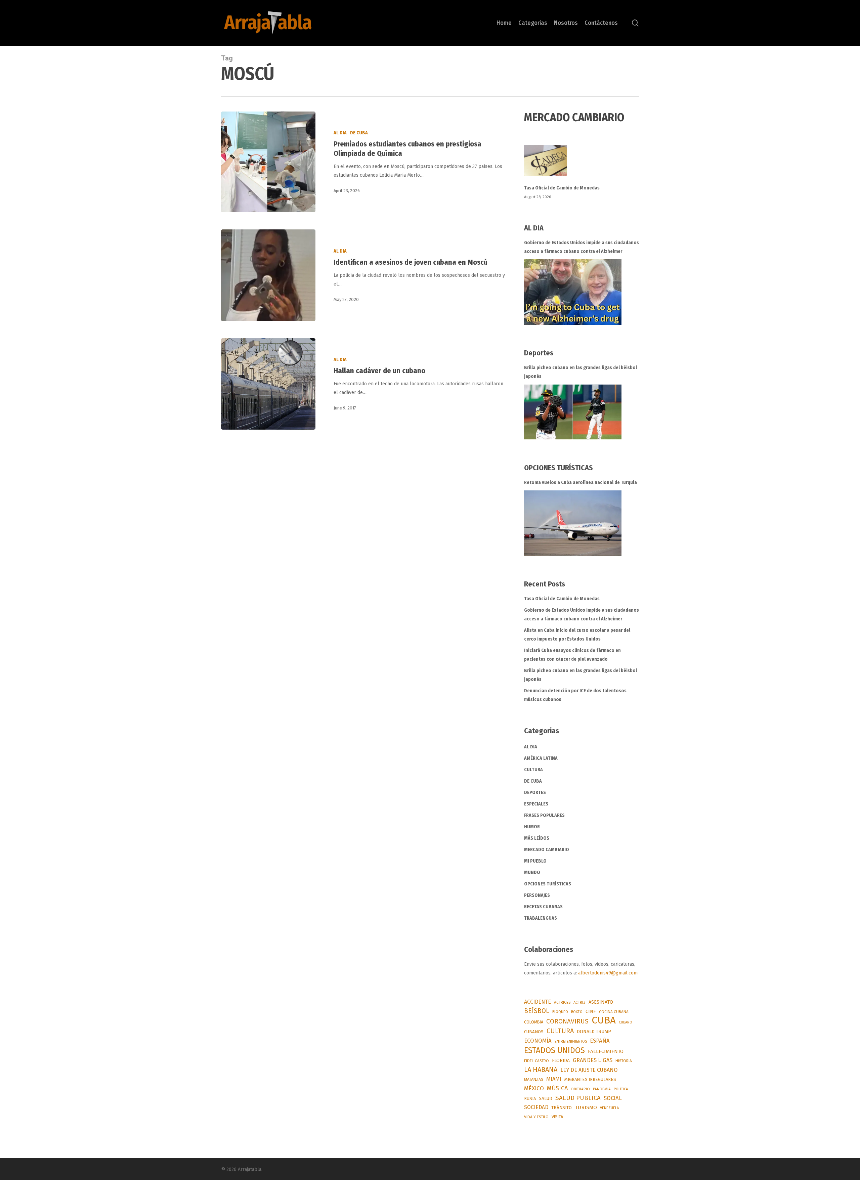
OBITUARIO (580, 1089)
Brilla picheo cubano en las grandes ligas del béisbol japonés (580, 372)
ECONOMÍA (538, 1040)
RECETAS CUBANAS (543, 907)
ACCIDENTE (537, 1002)
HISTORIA (623, 1060)
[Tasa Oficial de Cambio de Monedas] (581, 164)
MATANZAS (533, 1079)
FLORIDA (561, 1060)
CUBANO (625, 1022)
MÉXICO (534, 1088)
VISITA (557, 1116)
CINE (591, 1011)
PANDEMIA (602, 1089)
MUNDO (532, 872)
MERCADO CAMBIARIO (546, 850)
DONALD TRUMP (594, 1032)
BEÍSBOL (536, 1011)
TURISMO (586, 1107)
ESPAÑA (600, 1040)
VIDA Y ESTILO (536, 1117)
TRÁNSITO (561, 1107)
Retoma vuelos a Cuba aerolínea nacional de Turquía (580, 482)
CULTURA (533, 770)
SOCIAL (613, 1098)
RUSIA (530, 1098)
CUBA (604, 1020)
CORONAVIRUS (567, 1021)
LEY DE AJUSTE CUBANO (588, 1070)
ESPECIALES (536, 804)
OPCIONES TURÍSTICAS (547, 884)
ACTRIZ (579, 1002)
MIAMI (553, 1079)
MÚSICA (557, 1088)
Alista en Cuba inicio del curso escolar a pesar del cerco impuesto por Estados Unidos (577, 634)
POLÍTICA (621, 1089)
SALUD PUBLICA (578, 1098)
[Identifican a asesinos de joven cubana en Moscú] (268, 275)
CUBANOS (534, 1032)
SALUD (545, 1098)
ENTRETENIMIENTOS (571, 1041)
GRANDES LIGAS (592, 1060)
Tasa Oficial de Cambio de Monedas (562, 188)
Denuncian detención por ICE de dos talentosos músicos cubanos (575, 695)
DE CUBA (359, 133)
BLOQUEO (560, 1011)
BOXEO (577, 1011)
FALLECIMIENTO (606, 1051)
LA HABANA (540, 1069)
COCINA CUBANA (614, 1011)
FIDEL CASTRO (536, 1060)
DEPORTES (535, 792)
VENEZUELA (609, 1108)
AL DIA (340, 133)
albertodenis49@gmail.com (608, 973)
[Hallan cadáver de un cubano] (268, 384)
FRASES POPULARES (544, 815)
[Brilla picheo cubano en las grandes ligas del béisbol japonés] (572, 412)
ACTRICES (562, 1002)
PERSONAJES (537, 895)
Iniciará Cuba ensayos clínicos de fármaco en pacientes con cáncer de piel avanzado (572, 655)
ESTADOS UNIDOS (554, 1050)
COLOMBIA (533, 1021)
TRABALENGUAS (540, 918)
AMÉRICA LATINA (541, 758)
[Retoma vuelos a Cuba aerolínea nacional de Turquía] (572, 523)
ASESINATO (601, 1002)
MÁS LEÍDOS (536, 838)
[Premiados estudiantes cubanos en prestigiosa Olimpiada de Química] (268, 162)
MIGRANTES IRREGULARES (590, 1079)
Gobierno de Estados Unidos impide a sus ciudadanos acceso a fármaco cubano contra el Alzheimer (581, 247)
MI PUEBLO (535, 861)
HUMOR (532, 827)
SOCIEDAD (536, 1107)
